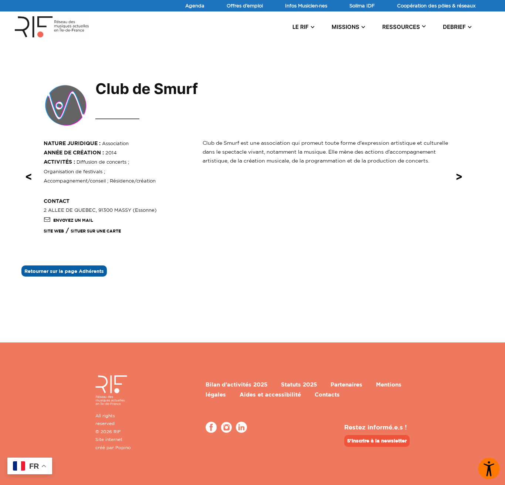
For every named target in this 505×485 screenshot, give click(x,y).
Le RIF (300, 26)
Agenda (194, 5)
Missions (345, 26)
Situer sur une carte (96, 231)
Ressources (401, 26)
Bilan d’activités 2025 (236, 384)
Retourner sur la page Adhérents (64, 271)
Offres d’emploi (245, 5)
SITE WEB (54, 231)
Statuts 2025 (299, 384)
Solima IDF (362, 5)
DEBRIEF (454, 26)
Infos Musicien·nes (306, 5)
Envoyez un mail (73, 220)
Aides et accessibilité (270, 394)
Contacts (327, 394)
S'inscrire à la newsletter (377, 440)
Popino (123, 447)
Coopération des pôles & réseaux (436, 5)
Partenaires (346, 384)
